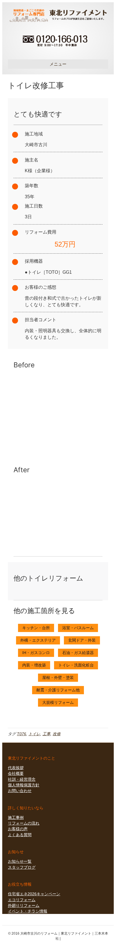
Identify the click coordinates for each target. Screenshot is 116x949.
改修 (57, 734)
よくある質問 (20, 834)
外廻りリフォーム (23, 905)
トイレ (34, 734)
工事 (46, 734)
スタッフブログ (21, 867)
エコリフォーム (21, 900)
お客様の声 (18, 829)
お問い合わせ (20, 790)
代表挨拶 (16, 767)
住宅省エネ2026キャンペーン (34, 894)
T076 (21, 734)
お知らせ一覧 (20, 861)
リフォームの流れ (23, 823)
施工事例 (16, 817)
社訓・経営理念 (21, 779)
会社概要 (16, 773)
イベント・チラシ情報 (27, 911)
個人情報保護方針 (23, 785)
